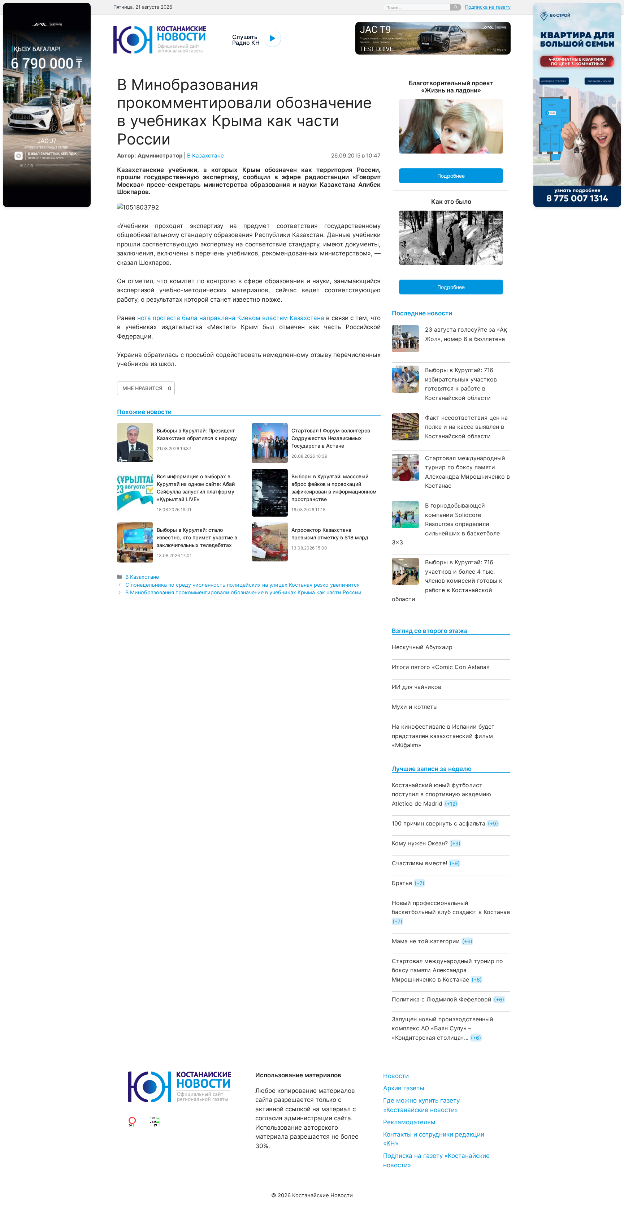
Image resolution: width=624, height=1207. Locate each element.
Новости (396, 1075)
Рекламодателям (409, 1122)
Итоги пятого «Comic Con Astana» (441, 667)
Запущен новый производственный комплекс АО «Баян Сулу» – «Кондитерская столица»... (442, 1028)
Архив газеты (403, 1088)
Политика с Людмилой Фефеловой (441, 999)
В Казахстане (205, 155)
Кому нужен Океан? (420, 843)
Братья (402, 883)
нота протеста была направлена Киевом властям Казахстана (230, 318)
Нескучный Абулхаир (422, 647)
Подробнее (451, 176)
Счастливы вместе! (419, 863)
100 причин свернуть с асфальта (438, 823)
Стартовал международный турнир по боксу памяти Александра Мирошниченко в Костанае (447, 970)
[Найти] (455, 7)
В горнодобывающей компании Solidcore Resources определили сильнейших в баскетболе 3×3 (446, 524)
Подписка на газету (488, 7)
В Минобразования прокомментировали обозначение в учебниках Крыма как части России (243, 592)
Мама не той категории (426, 941)
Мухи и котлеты (415, 706)
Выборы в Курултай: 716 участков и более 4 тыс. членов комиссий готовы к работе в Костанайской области (447, 581)
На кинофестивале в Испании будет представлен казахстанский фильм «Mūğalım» (443, 736)
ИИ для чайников (416, 686)
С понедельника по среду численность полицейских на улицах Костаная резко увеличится (242, 585)
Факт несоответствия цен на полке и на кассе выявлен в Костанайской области (466, 427)
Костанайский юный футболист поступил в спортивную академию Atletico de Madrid (441, 794)
